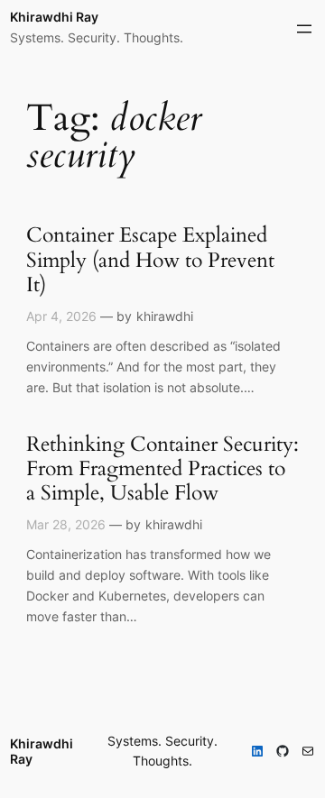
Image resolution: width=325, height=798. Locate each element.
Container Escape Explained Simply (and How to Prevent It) (150, 260)
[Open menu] (304, 29)
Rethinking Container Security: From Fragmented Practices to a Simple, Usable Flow (162, 469)
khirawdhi (164, 316)
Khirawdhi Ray (54, 16)
